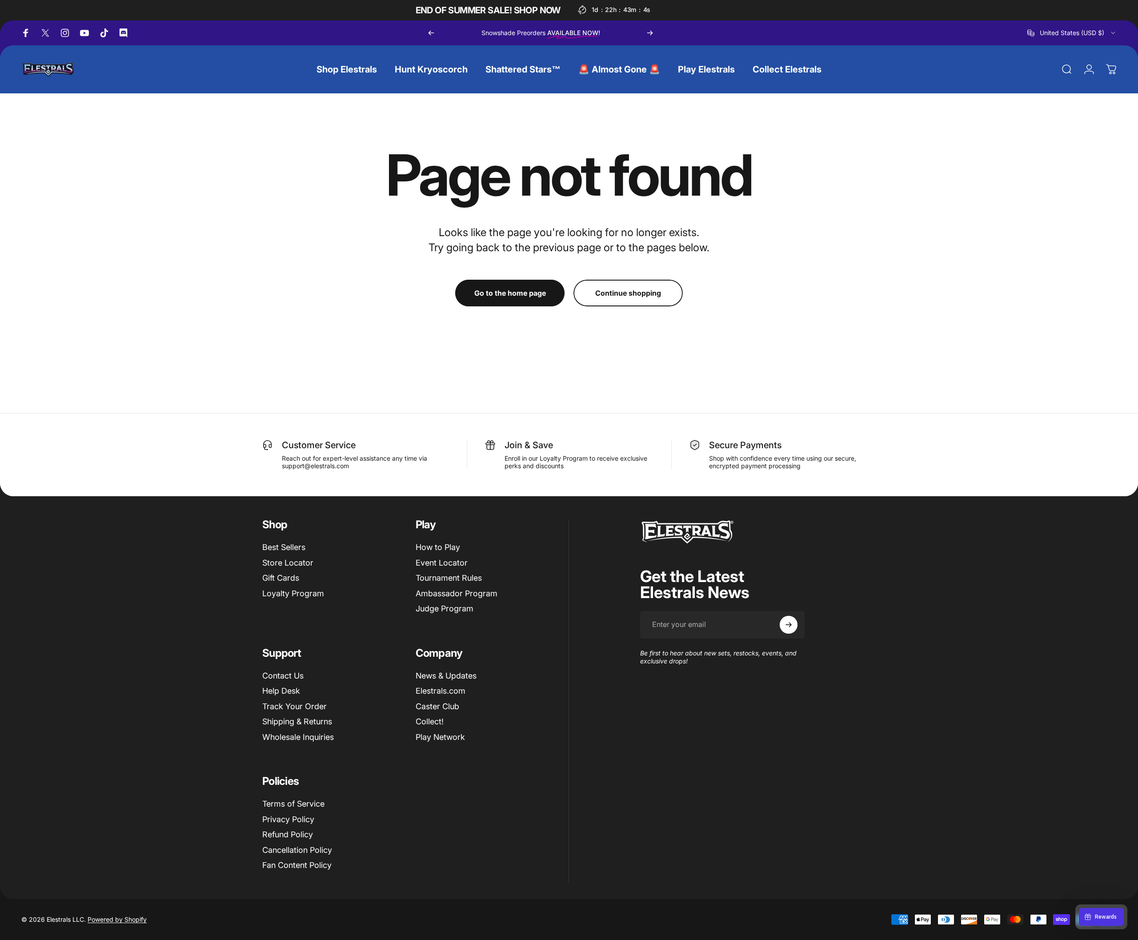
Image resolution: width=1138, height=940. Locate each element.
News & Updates (446, 675)
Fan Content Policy (297, 865)
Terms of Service (293, 803)
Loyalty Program (293, 593)
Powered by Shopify (117, 919)
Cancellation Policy (297, 850)
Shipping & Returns (297, 721)
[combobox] (1072, 32)
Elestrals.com (440, 690)
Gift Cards (280, 577)
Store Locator (287, 562)
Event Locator (442, 562)
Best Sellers (283, 547)
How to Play (438, 547)
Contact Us (283, 675)
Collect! (430, 721)
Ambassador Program (456, 593)
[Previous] (431, 32)
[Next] (650, 32)
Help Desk (281, 690)
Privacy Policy (288, 819)
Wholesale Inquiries (298, 737)
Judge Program (444, 608)
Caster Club (437, 706)
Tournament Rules (449, 577)
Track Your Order (294, 706)
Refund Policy (287, 834)
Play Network (440, 737)
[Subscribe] (788, 625)
